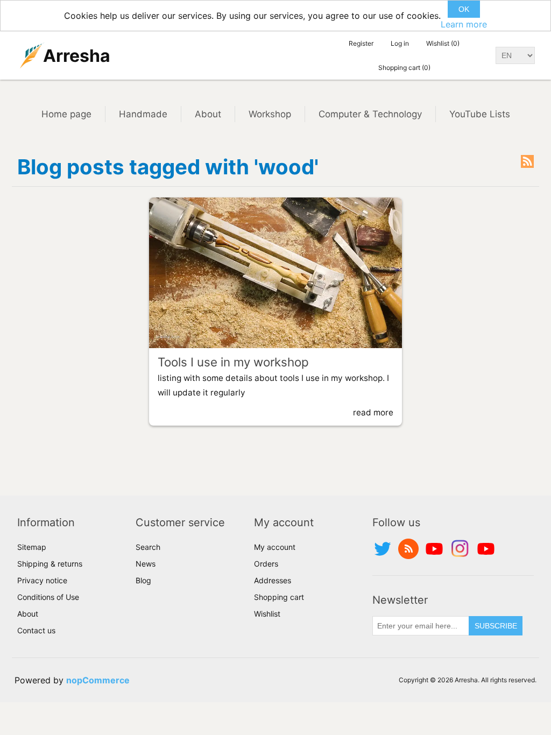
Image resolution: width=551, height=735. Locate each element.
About (208, 114)
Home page (66, 114)
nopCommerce (98, 680)
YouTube (434, 549)
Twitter (382, 549)
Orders (266, 563)
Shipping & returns (49, 563)
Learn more (464, 24)
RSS (527, 161)
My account (274, 547)
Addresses (272, 580)
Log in (400, 43)
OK (463, 9)
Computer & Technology (370, 114)
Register (361, 43)
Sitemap (31, 547)
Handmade (143, 114)
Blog (143, 580)
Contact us (36, 630)
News (146, 563)
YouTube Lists (479, 114)
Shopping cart (279, 597)
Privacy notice (42, 580)
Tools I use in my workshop (233, 362)
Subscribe (496, 625)
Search (148, 547)
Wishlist (267, 613)
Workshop (270, 114)
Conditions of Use (48, 597)
